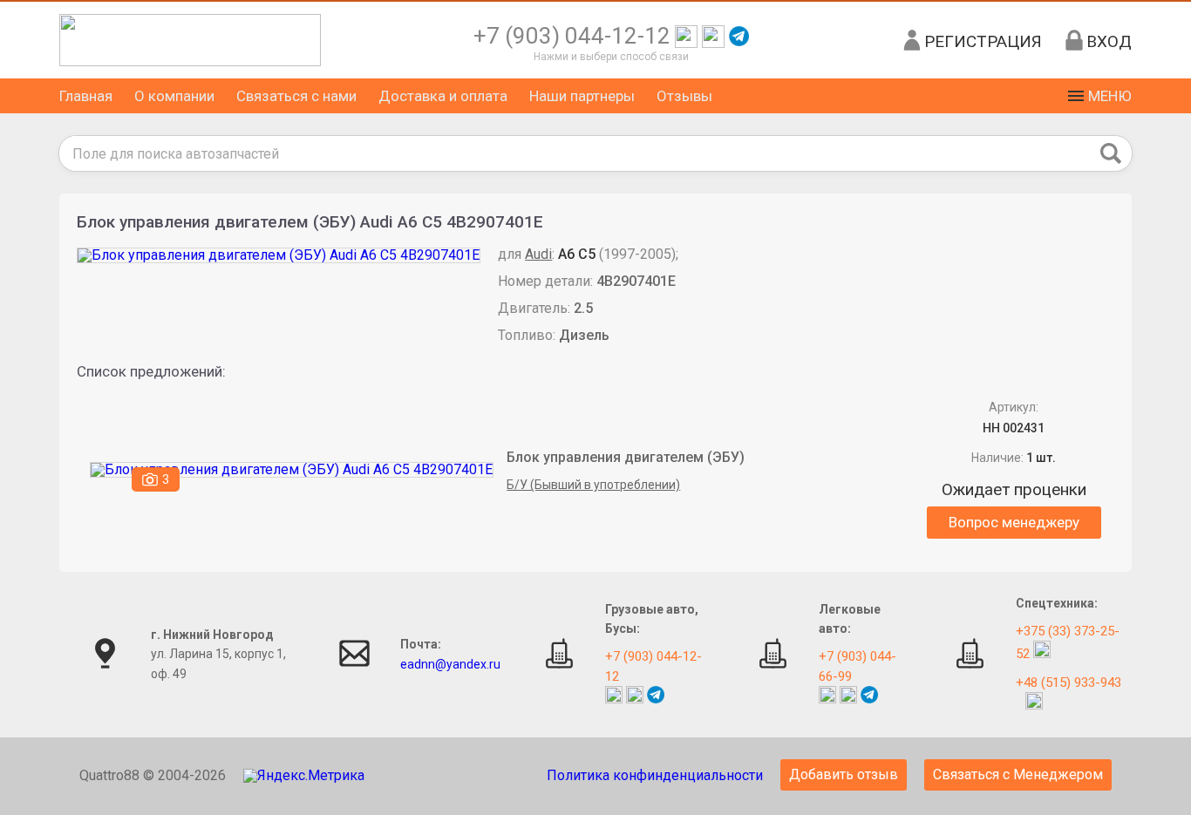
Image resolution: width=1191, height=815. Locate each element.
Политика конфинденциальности (655, 775)
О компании (174, 96)
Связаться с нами (296, 96)
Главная (85, 96)
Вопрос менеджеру (1014, 522)
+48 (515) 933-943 (1068, 682)
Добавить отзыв (843, 774)
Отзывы (684, 96)
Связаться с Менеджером (1018, 774)
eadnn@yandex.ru (450, 664)
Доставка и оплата (442, 96)
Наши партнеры (582, 96)
